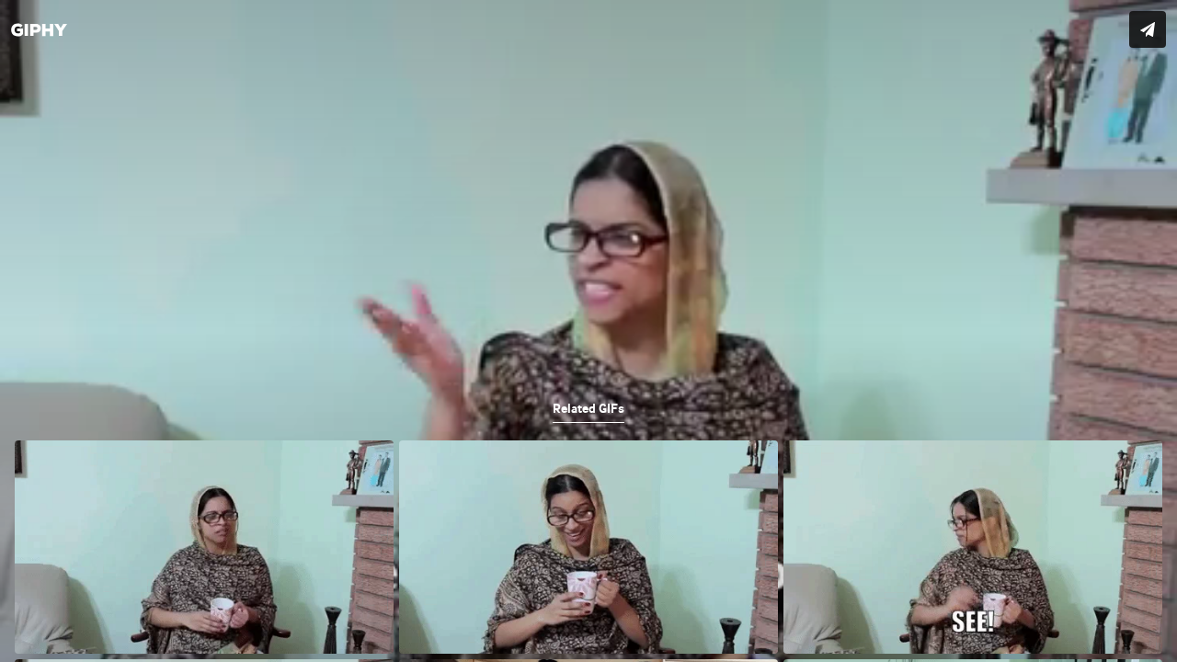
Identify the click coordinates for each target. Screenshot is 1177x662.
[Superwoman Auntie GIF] (588, 331)
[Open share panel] (1147, 29)
